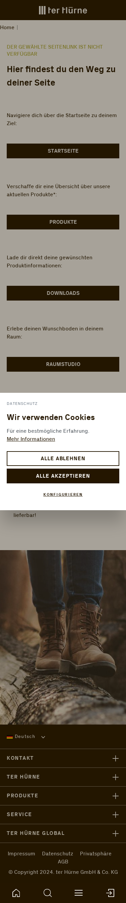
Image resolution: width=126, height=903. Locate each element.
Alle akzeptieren (63, 476)
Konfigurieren (63, 494)
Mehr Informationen (31, 439)
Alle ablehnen (63, 459)
